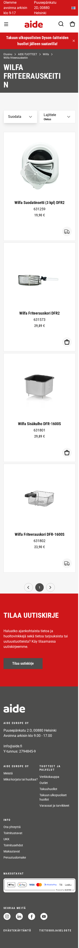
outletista (47, 44)
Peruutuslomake (15, 857)
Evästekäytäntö (17, 930)
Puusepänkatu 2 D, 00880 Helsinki (30, 730)
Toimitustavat (13, 833)
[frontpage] (39, 708)
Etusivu (7, 54)
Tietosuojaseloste (55, 930)
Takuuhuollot (48, 789)
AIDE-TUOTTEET (27, 54)
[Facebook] (31, 916)
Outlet (43, 783)
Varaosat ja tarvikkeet (54, 805)
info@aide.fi (13, 746)
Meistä (8, 773)
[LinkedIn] (19, 916)
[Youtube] (43, 916)
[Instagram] (7, 916)
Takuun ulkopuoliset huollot (52, 797)
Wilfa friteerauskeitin (15, 57)
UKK (6, 839)
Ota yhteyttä (12, 827)
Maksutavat (12, 851)
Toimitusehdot (13, 845)
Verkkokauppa (49, 777)
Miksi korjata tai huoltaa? (21, 779)
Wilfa (45, 54)
